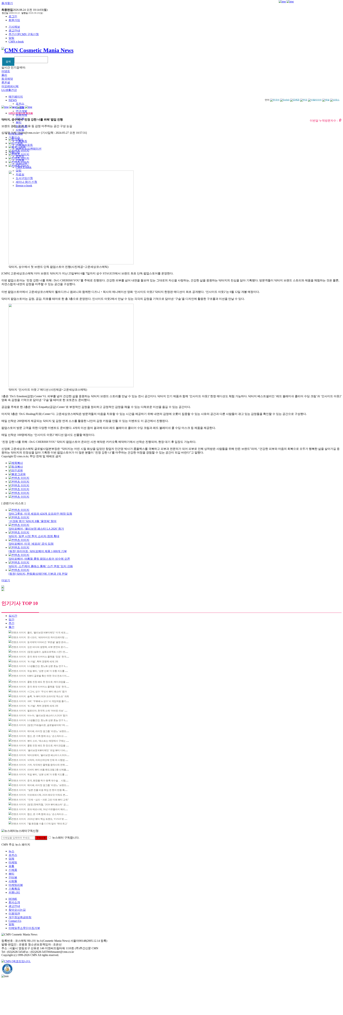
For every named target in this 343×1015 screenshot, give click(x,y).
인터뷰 (13, 877)
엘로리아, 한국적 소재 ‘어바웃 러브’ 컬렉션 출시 (52, 710)
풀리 (4, 75)
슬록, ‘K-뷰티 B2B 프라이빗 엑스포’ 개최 (48, 696)
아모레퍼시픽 (10, 86)
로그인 (13, 16)
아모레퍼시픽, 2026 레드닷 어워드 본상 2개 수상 (52, 795)
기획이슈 (14, 137)
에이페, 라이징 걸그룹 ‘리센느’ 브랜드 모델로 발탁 (53, 731)
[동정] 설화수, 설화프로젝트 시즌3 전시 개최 (50, 652)
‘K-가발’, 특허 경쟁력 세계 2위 (42, 661)
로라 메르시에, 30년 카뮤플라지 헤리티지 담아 (51, 809)
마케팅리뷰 (16, 884)
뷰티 (18, 122)
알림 (11, 38)
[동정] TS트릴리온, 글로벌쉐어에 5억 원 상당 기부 (52, 725)
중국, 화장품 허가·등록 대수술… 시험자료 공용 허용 (54, 780)
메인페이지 (16, 96)
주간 (11, 623)
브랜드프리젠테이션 (28, 148)
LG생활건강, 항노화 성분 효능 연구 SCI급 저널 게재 (53, 666)
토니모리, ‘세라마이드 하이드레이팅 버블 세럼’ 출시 (54, 637)
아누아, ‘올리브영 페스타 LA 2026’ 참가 (47, 715)
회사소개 (14, 902)
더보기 (5, 580)
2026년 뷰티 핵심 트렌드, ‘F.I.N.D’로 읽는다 (49, 819)
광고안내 (14, 30)
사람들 (20, 129)
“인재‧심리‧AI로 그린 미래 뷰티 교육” (48, 799)
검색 (8, 61)
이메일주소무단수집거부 (24, 928)
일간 (11, 619)
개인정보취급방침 (20, 917)
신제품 (13, 869)
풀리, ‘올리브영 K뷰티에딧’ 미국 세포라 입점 (50, 632)
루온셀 (5, 82)
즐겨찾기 (7, 3)
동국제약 (7, 78)
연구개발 (21, 111)
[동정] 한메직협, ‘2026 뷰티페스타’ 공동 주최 (50, 804)
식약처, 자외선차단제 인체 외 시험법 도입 (48, 760)
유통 (11, 866)
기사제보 (14, 26)
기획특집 (14, 888)
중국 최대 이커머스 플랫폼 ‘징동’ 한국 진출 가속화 (53, 656)
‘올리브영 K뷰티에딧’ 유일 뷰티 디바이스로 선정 (52, 750)
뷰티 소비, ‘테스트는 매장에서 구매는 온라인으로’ (52, 741)
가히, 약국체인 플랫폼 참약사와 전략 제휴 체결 (51, 764)
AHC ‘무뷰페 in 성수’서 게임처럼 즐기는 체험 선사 (53, 701)
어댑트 (5, 71)
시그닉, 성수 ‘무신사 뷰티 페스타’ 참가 (47, 691)
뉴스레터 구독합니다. (65, 837)
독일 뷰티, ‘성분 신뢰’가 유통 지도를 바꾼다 (49, 671)
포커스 (20, 103)
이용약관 (14, 913)
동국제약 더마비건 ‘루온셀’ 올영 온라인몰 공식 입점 (54, 642)
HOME (13, 898)
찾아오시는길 (17, 909)
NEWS (13, 100)
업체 (11, 858)
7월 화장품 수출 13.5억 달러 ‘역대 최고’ (47, 823)
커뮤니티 (14, 892)
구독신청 (41, 837)
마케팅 (13, 862)
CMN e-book (16, 41)
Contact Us (15, 920)
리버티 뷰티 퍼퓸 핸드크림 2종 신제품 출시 (49, 769)
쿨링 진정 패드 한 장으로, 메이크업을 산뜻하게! (51, 682)
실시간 (13, 615)
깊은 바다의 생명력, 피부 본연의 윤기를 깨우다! (51, 647)
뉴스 (11, 851)
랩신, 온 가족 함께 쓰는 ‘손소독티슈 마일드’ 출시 (52, 736)
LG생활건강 (9, 90)
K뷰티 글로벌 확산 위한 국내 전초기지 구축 (49, 675)
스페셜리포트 (24, 144)
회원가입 (14, 20)
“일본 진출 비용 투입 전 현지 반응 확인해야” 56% (52, 790)
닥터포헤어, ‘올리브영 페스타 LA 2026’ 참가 (49, 755)
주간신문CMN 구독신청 (24, 34)
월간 (11, 627)
